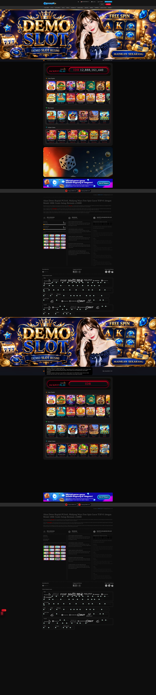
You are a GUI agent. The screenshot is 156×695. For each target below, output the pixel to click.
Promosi (110, 7)
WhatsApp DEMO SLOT (85, 190)
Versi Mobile (101, 1)
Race (63, 7)
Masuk (102, 4)
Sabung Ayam (103, 7)
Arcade (86, 7)
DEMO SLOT (100, 194)
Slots (52, 7)
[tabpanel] (78, 34)
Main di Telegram (109, 1)
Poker (91, 7)
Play (63, 71)
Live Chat (94, 1)
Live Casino (57, 7)
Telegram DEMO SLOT (72, 190)
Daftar (108, 4)
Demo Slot (70, 205)
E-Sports (96, 7)
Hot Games (46, 7)
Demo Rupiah (54, 208)
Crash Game (80, 7)
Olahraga (73, 7)
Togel (67, 7)
